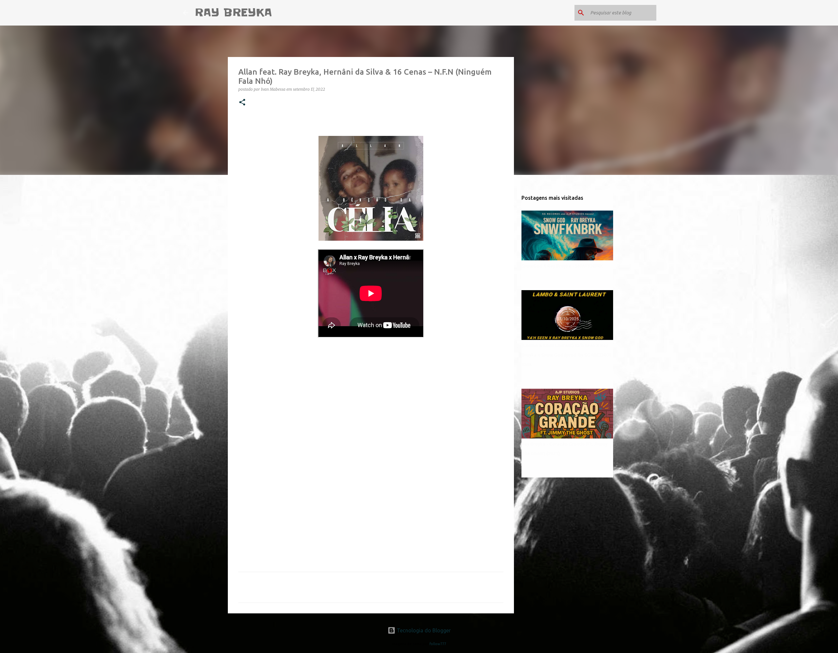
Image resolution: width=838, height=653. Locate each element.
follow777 (437, 644)
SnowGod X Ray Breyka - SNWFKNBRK (562, 266)
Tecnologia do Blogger (423, 630)
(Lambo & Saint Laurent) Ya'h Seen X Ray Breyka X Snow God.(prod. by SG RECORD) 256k (566, 355)
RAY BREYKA (233, 12)
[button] (242, 102)
